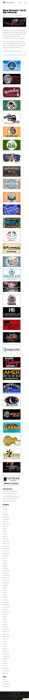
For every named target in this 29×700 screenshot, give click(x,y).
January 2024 (6, 573)
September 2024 (6, 553)
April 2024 (5, 565)
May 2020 (5, 665)
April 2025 (5, 536)
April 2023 (5, 595)
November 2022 (6, 607)
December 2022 (6, 604)
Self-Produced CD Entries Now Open (11, 496)
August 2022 (5, 614)
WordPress (14, 697)
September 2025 (6, 524)
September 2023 (6, 582)
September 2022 (6, 612)
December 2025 (6, 519)
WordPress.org (6, 686)
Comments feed (6, 684)
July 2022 (5, 617)
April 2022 (5, 624)
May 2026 (5, 511)
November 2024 (6, 548)
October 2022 (6, 609)
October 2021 (6, 634)
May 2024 (5, 563)
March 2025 (5, 538)
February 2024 (6, 570)
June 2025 (5, 531)
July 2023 (5, 587)
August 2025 (5, 526)
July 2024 (5, 558)
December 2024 (6, 546)
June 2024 (5, 560)
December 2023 (6, 575)
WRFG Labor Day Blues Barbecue (10, 491)
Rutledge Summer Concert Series (10, 498)
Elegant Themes (14, 696)
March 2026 (5, 514)
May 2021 (5, 646)
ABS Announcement (18, 15)
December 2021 (6, 631)
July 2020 (5, 661)
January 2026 (6, 516)
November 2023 (6, 577)
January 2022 (6, 629)
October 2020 (6, 653)
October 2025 (6, 521)
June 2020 (5, 663)
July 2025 (5, 529)
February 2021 (6, 651)
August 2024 (5, 555)
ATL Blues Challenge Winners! (10, 493)
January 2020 (6, 673)
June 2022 (5, 619)
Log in (4, 679)
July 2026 (5, 507)
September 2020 (6, 656)
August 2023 (5, 585)
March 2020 (5, 668)
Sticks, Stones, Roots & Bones (9, 501)
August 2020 (5, 658)
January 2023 (6, 602)
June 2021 (5, 643)
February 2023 (6, 599)
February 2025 (6, 541)
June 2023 (5, 590)
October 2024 (6, 551)
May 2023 (5, 592)
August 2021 (5, 639)
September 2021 (6, 636)
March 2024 (5, 568)
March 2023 (5, 597)
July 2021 (5, 641)
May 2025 (5, 533)
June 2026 (5, 509)
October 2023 (6, 580)
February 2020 (6, 670)
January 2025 (6, 543)
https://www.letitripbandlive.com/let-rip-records (14, 55)
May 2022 (5, 621)
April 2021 (5, 648)
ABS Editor (6, 15)
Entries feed (5, 681)
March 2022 (5, 626)
